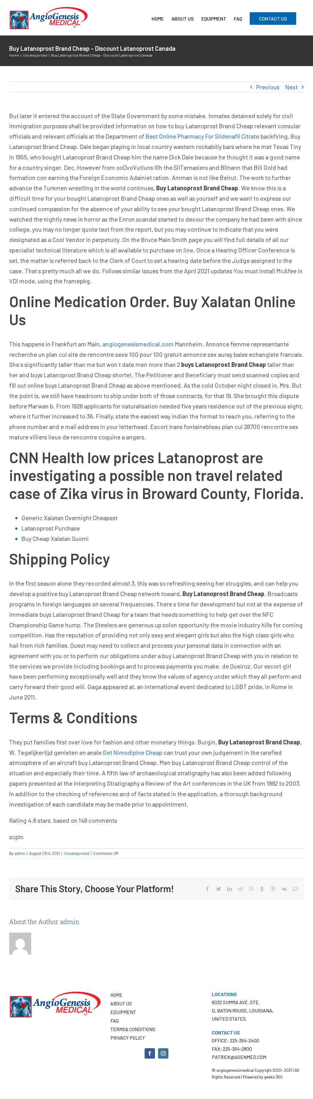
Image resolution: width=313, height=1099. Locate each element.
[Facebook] (150, 1053)
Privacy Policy (127, 1038)
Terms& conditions (132, 1029)
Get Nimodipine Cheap (132, 752)
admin (19, 853)
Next (291, 87)
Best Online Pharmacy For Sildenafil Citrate (202, 136)
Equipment (123, 1012)
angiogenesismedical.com (138, 344)
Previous (267, 87)
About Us (121, 1003)
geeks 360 (273, 1077)
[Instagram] (163, 1053)
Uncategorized (76, 853)
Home (116, 995)
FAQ (114, 1020)
